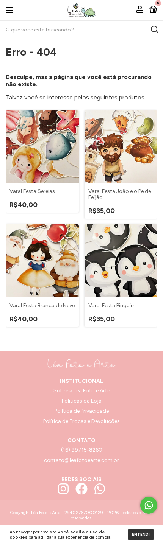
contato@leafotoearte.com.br (81, 460)
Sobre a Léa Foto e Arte (81, 390)
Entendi (141, 534)
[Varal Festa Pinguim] (121, 260)
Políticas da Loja (82, 401)
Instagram (63, 489)
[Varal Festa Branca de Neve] (42, 260)
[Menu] (11, 10)
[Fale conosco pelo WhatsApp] (148, 505)
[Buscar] (154, 29)
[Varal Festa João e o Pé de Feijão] (121, 146)
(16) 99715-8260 (81, 450)
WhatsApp (100, 489)
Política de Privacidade (82, 411)
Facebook (81, 489)
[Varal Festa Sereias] (42, 146)
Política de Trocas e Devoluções (81, 421)
